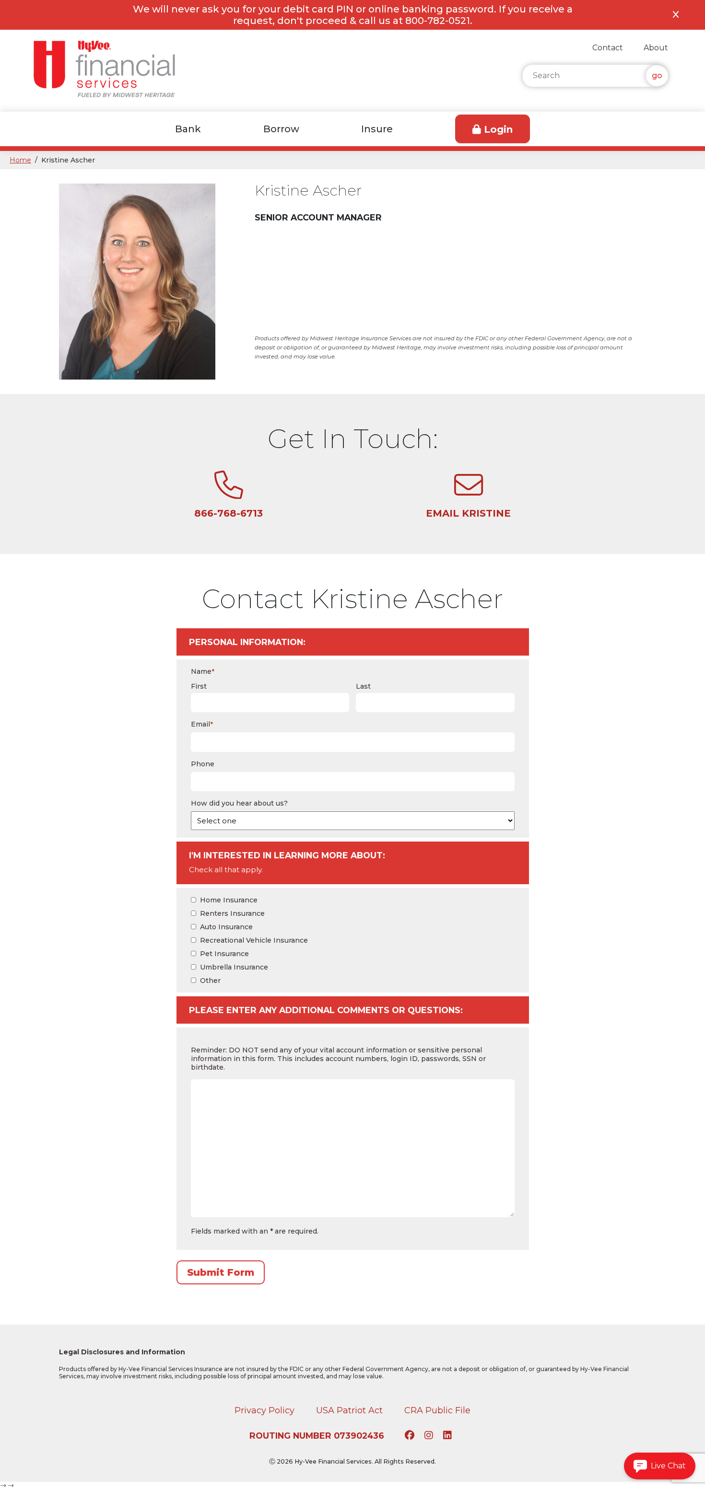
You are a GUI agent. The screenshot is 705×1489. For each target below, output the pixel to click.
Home (20, 160)
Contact (607, 47)
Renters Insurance (232, 913)
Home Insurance (229, 900)
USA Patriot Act (349, 1410)
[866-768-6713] (228, 494)
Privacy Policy (264, 1410)
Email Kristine (468, 513)
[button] (659, 1466)
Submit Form (220, 1272)
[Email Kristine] (468, 494)
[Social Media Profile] (411, 1436)
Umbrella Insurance (234, 967)
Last (363, 686)
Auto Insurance (226, 927)
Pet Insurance (224, 953)
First (199, 686)
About (656, 47)
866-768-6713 (228, 513)
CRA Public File (437, 1410)
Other (210, 980)
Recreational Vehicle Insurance (254, 940)
